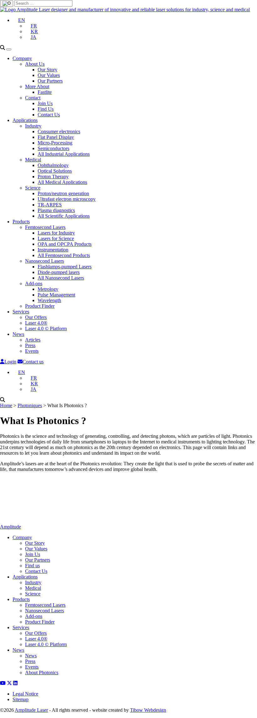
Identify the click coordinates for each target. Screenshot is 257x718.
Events (32, 351)
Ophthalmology (53, 165)
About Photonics (41, 672)
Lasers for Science (56, 238)
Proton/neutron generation (63, 193)
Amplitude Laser (31, 710)
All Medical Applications (62, 182)
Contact (32, 97)
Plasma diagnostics (56, 210)
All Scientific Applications (64, 216)
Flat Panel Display (56, 137)
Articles (32, 339)
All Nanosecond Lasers (61, 278)
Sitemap (21, 699)
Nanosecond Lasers (44, 261)
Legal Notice (25, 693)
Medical (33, 159)
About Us (35, 64)
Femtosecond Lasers (45, 227)
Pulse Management (56, 294)
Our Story (47, 69)
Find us (32, 565)
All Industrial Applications (64, 154)
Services (21, 311)
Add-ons (33, 283)
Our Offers (36, 317)
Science (32, 187)
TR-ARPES (50, 204)
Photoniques (30, 405)
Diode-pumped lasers (59, 272)
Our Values (49, 75)
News (18, 334)
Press (30, 345)
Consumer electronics (59, 131)
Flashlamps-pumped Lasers (65, 266)
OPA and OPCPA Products (65, 244)
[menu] (8, 49)
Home (6, 405)
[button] (19, 20)
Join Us (45, 103)
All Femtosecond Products (64, 255)
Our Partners (50, 80)
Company (22, 58)
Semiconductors (53, 148)
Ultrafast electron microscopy (67, 199)
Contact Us (49, 114)
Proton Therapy (53, 176)
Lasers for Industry (56, 232)
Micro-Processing (55, 142)
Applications (25, 120)
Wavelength (49, 300)
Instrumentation (53, 249)
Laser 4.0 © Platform (46, 328)
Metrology (48, 289)
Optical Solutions (55, 171)
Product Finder (40, 306)
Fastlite (45, 92)
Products (21, 221)
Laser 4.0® (36, 323)
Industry (33, 126)
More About (37, 86)
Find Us (46, 109)
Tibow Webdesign (148, 710)
